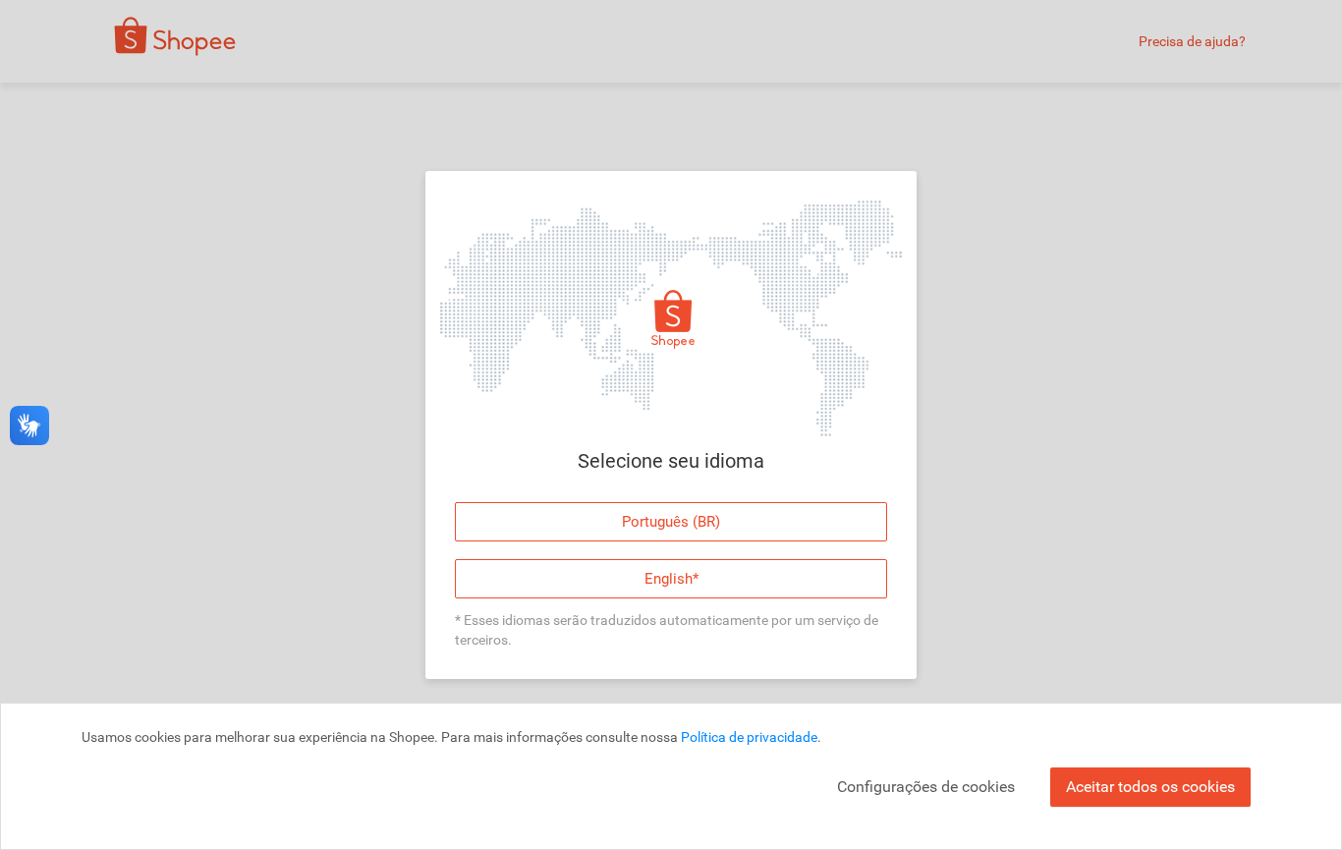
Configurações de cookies (926, 786)
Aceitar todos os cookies (1150, 786)
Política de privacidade (749, 737)
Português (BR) (671, 522)
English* (671, 579)
